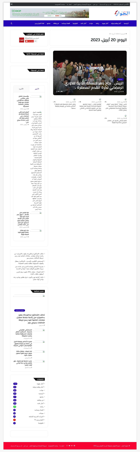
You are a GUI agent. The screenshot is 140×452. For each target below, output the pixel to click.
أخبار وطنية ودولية (116, 23)
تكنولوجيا (75, 23)
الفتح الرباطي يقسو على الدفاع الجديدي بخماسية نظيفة (117, 121)
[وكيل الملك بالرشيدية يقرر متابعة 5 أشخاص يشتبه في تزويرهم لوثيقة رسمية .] (74, 99)
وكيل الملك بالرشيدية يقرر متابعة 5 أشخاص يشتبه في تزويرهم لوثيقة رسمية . (65, 106)
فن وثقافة (56, 23)
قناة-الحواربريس (39, 23)
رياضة (97, 23)
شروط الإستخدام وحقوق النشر (82, 4)
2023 (117, 34)
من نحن (95, 4)
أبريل (113, 34)
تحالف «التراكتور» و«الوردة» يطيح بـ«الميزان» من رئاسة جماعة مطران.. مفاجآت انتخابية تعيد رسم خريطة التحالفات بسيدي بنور (29, 256)
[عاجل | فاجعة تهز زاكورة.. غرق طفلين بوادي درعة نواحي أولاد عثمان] (39, 364)
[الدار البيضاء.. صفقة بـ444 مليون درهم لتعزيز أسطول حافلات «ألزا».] (39, 354)
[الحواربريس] (122, 13)
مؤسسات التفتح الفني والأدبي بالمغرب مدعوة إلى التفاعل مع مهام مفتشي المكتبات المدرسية (23, 101)
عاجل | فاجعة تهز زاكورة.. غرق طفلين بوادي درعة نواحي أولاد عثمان (23, 363)
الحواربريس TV (39, 420)
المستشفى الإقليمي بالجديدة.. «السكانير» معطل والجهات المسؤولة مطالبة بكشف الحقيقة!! (24, 333)
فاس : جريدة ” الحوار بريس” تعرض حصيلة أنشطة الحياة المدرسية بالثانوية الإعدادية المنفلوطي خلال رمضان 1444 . (116, 107)
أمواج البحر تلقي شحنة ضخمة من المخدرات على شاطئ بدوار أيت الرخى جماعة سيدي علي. (23, 117)
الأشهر (37, 89)
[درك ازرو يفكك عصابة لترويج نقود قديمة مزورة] (36, 233)
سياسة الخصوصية (60, 4)
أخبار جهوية (105, 23)
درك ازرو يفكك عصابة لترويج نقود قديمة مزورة (23, 232)
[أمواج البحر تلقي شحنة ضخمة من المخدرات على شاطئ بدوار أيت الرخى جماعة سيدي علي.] (36, 160)
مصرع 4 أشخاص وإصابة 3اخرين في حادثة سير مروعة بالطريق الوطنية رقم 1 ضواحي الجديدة (23, 343)
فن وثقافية (40, 400)
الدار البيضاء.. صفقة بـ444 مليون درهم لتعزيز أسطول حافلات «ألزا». (24, 353)
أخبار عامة (83, 23)
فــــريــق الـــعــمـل (105, 4)
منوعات (41, 413)
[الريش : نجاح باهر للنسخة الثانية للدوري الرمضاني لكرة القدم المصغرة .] (90, 73)
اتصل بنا (69, 4)
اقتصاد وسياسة (66, 23)
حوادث (91, 23)
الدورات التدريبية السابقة (36, 416)
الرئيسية (126, 23)
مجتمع (48, 23)
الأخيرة (21, 89)
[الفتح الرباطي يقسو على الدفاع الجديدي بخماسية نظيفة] (126, 116)
